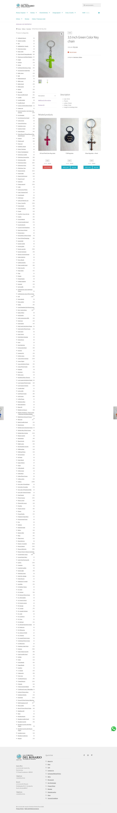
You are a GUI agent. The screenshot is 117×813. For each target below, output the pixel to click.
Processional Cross (22, 519)
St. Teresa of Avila (22, 633)
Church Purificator (22, 176)
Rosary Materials (22, 549)
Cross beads (21, 206)
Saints (19, 562)
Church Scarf (21, 179)
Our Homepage (52, 783)
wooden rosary (21, 733)
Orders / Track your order (38, 19)
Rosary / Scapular (21, 12)
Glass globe (21, 302)
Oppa (19, 465)
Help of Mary (21, 312)
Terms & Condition (53, 798)
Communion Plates (22, 189)
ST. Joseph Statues (23, 611)
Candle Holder (21, 100)
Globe (19, 304)
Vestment (20, 697)
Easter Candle (21, 243)
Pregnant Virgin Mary (23, 516)
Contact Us (51, 770)
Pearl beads (21, 495)
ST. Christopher (22, 597)
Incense (20, 350)
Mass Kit (20, 407)
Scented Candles (22, 568)
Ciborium (20, 181)
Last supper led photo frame (25, 380)
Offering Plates (21, 452)
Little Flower (21, 399)
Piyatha (20, 506)
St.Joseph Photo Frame (24, 638)
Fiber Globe (21, 270)
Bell (19, 76)
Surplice (20, 668)
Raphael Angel (21, 527)
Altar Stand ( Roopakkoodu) (25, 54)
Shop (49, 795)
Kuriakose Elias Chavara (24, 377)
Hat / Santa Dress (22, 310)
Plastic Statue (21, 508)
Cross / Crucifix (69, 12)
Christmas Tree (22, 168)
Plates (19, 511)
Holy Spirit (20, 331)
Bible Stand (21, 84)
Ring (19, 535)
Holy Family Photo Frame (24, 329)
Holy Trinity (21, 334)
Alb (19, 43)
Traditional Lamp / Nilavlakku (25, 689)
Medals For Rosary (22, 410)
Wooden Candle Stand (23, 719)
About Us (50, 761)
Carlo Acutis (21, 120)
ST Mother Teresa (22, 587)
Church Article (21, 171)
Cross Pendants (22, 208)
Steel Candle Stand (22, 654)
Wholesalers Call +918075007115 (23, 24)
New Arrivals (21, 441)
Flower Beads (21, 279)
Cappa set (20, 108)
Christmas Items (22, 162)
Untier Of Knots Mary (23, 692)
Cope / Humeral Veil (23, 192)
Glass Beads (21, 299)
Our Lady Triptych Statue (24, 492)
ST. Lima (20, 619)
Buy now (74, 167)
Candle (19, 97)
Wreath (20, 738)
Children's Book (22, 146)
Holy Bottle (21, 315)
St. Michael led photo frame (25, 624)
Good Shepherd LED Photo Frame (26, 307)
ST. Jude (20, 614)
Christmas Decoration (23, 157)
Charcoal (20, 144)
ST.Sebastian (21, 643)
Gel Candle (20, 287)
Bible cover (20, 81)
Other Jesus (21, 471)
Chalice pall (21, 141)
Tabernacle (21, 673)
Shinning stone (22, 573)
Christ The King (22, 149)
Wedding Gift (21, 711)
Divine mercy (21, 233)
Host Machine (21, 345)
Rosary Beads (21, 546)
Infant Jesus (21, 356)
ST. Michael (21, 622)
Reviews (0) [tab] (41, 105)
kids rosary (20, 375)
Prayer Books (21, 514)
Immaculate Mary (22, 348)
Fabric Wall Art (21, 257)
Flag (19, 273)
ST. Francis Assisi (22, 600)
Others (18, 19)
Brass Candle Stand (23, 94)
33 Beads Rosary (22, 38)
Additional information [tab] (44, 100)
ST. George (20, 606)
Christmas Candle (22, 154)
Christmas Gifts (22, 160)
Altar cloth (20, 51)
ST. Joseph (20, 608)
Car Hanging (21, 115)
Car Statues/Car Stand (23, 118)
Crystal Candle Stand (23, 222)
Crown (19, 211)
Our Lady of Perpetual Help (24, 489)
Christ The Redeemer (23, 152)
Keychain (29, 29)
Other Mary (20, 473)
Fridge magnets (22, 281)
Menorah (20, 419)
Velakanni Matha (22, 695)
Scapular (20, 565)
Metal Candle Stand (23, 422)
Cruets (19, 216)
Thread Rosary (21, 681)
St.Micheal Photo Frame (24, 641)
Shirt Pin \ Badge (22, 576)
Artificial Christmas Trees (24, 68)
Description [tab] (41, 96)
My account (51, 780)
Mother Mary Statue (23, 433)
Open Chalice (21, 463)
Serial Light (21, 570)
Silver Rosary (21, 578)
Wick (19, 713)
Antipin (20, 62)
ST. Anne (20, 589)
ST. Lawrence (21, 616)
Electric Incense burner (23, 254)
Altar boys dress (22, 49)
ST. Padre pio (21, 627)
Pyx (19, 522)
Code (19, 187)
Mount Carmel (21, 435)
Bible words (21, 86)
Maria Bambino (21, 404)
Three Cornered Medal (23, 686)
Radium (20, 525)
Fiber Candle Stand (22, 265)
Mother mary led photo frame (25, 427)
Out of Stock (47, 167)
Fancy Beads (21, 260)
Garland (20, 284)
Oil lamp (20, 457)
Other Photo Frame (22, 476)
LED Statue (20, 396)
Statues (32, 12)
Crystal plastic (21, 225)
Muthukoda (21, 438)
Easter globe (21, 246)
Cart (49, 767)
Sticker (19, 657)
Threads (20, 684)
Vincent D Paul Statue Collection (26, 700)
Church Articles (43, 12)
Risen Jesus (21, 538)
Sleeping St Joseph (22, 581)
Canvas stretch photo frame (25, 105)
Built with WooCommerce (32, 808)
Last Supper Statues (23, 385)
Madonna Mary (21, 402)
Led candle (20, 391)
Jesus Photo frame (22, 366)
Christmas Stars (22, 165)
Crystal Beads (21, 219)
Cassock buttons (22, 123)
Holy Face (20, 321)
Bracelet (20, 92)
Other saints (21, 479)
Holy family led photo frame (25, 326)
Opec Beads (21, 460)
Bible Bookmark (22, 78)
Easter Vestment (22, 251)
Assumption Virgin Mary (24, 70)
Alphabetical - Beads (23, 46)
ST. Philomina (21, 630)
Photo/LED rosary (22, 503)
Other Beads (21, 468)
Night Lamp (21, 444)
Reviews (27, 19)
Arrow (19, 65)
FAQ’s (49, 777)
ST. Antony (20, 592)
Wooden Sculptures (23, 735)
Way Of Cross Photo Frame (24, 708)
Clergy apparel (57, 12)
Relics (19, 530)
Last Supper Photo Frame (24, 383)
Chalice (20, 138)
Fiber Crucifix (21, 268)
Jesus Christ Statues (23, 358)
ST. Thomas (21, 635)
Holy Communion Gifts (23, 318)
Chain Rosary (21, 131)
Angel (19, 59)
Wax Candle (21, 705)
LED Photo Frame (22, 393)
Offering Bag (21, 449)
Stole (19, 659)
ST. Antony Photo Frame (24, 595)
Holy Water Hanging (23, 337)
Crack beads (21, 195)
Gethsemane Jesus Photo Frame (26, 294)
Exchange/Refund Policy (54, 773)
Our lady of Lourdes (23, 487)
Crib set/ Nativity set (23, 200)
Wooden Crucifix (22, 722)
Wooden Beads (21, 716)
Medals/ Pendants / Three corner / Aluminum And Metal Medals (26, 413)
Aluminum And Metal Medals (25, 57)
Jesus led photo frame (23, 364)
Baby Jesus (21, 73)
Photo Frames (21, 498)
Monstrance (21, 425)
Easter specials (22, 249)
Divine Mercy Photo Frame (24, 235)
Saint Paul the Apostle (23, 560)
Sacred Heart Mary (22, 557)
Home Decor (21, 339)
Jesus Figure (21, 361)
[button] (61, 34)
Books (19, 89)
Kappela (20, 369)
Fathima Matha (22, 262)
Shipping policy (52, 792)
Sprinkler (20, 584)
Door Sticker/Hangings (23, 238)
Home (19, 29)
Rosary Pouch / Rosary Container (26, 552)
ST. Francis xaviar (22, 603)
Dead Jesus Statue (22, 230)
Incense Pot (21, 353)
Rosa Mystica (21, 541)
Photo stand (21, 500)
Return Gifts (21, 533)
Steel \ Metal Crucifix (23, 651)
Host (19, 342)
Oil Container (21, 454)
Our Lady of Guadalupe (23, 484)
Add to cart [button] (66, 167)
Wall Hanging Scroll (23, 703)
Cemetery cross (22, 126)
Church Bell (21, 173)
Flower (19, 276)
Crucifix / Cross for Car (23, 214)
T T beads (20, 670)
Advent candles (22, 41)
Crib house (20, 198)
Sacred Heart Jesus (23, 554)
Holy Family (21, 323)
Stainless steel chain (23, 646)
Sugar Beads (21, 665)
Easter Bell (20, 241)
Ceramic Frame (21, 128)
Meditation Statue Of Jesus (25, 417)
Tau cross (20, 676)
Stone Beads (21, 662)
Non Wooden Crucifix (23, 446)
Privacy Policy (51, 786)
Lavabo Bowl (21, 388)
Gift (19, 296)
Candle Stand (21, 103)
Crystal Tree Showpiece (24, 227)
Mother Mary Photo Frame (24, 430)
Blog (49, 764)
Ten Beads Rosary (22, 678)
